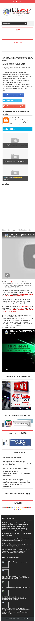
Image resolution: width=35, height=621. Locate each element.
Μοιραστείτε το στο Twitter (14, 100)
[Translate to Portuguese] (28, 508)
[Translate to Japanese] (22, 508)
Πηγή (4, 90)
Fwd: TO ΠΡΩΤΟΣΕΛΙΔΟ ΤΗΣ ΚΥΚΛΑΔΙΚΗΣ (16, 468)
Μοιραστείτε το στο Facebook (15, 95)
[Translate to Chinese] (10, 508)
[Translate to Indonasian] (18, 508)
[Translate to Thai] (18, 509)
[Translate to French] (3, 508)
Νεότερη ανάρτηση (7, 230)
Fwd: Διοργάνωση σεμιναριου (12, 457)
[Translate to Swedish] (16, 509)
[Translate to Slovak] (14, 509)
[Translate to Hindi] (16, 508)
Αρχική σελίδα (17, 230)
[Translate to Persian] (24, 508)
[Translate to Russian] (32, 508)
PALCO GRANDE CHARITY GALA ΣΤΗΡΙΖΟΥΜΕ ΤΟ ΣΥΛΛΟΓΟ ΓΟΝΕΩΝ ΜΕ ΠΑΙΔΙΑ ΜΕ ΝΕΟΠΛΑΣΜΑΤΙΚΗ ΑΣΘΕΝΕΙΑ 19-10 (16, 551)
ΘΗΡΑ (18, 30)
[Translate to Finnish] (14, 508)
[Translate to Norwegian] (26, 508)
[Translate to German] (5, 508)
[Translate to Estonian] (12, 508)
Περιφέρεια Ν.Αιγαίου (7, 68)
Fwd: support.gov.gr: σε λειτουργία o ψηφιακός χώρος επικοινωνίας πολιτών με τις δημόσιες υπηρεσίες (17, 462)
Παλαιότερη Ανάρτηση (27, 230)
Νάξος (29, 67)
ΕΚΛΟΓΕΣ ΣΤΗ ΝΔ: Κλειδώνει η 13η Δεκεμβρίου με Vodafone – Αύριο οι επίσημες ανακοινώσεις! (16, 473)
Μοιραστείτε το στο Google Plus (15, 106)
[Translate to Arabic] (9, 508)
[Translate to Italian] (20, 508)
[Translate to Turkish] (7, 508)
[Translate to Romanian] (30, 508)
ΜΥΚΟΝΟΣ (18, 42)
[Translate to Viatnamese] (20, 509)
